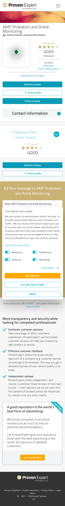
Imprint (9, 245)
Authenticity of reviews (32, 75)
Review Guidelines (12, 490)
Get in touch (33, 101)
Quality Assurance (31, 490)
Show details (47, 267)
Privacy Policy (22, 245)
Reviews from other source (49, 67)
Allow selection (32, 285)
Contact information (30, 113)
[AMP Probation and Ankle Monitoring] (16, 53)
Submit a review (32, 84)
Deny (32, 294)
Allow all (32, 276)
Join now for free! (32, 457)
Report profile (33, 306)
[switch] (35, 252)
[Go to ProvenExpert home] (20, 6)
